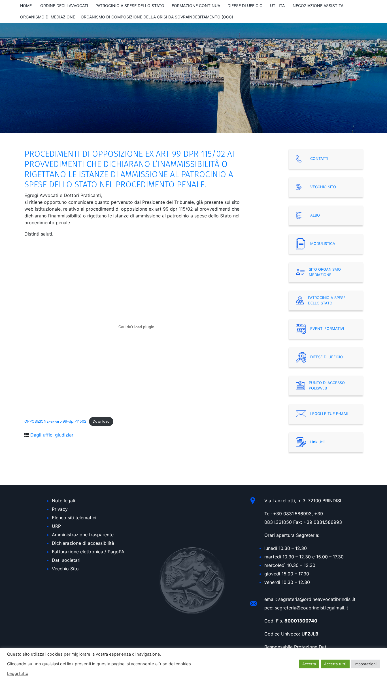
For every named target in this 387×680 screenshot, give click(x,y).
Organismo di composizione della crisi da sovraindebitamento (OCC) (157, 16)
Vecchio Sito (65, 568)
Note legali (63, 500)
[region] (193, 78)
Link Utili (317, 442)
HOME (26, 5)
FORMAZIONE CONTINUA (196, 5)
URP (56, 526)
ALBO (315, 215)
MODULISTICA (322, 243)
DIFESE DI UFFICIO (245, 5)
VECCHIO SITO (323, 187)
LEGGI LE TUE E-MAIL (329, 413)
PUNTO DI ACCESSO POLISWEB (327, 385)
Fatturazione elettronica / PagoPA (88, 551)
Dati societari (66, 560)
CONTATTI (319, 158)
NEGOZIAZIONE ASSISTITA (318, 5)
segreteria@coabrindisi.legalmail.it (311, 608)
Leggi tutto (17, 673)
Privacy (60, 509)
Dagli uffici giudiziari (52, 435)
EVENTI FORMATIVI (327, 328)
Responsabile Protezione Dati (296, 647)
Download (101, 421)
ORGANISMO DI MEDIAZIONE (47, 16)
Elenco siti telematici (74, 517)
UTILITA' (277, 5)
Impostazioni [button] (365, 664)
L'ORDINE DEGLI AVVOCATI (62, 5)
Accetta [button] (309, 664)
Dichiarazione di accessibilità (83, 543)
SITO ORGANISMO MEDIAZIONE (325, 272)
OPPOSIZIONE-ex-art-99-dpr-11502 (55, 421)
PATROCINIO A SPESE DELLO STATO (129, 5)
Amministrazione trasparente (83, 534)
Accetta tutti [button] (335, 664)
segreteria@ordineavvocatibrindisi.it (317, 599)
